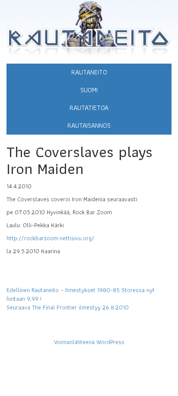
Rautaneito (89, 72)
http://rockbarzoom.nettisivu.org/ (50, 238)
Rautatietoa (89, 107)
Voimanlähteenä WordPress (89, 342)
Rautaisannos (89, 125)
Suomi (89, 89)
